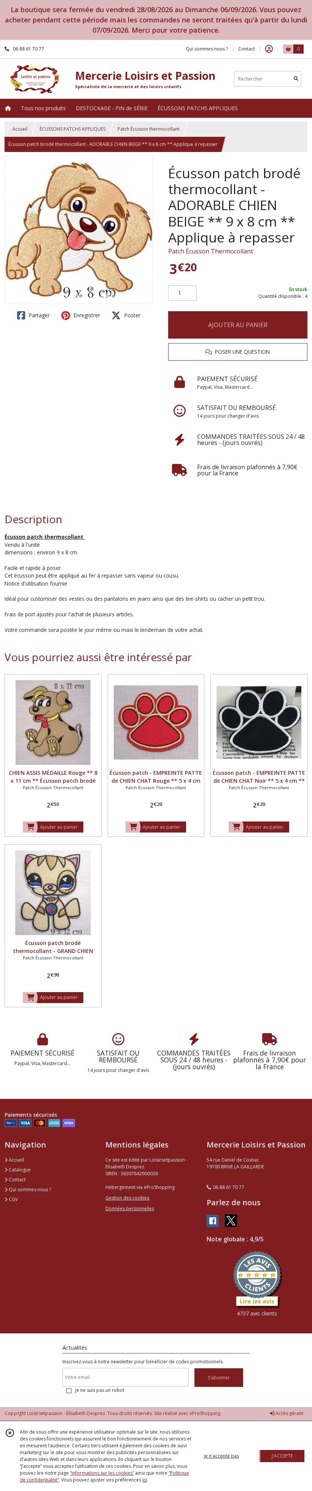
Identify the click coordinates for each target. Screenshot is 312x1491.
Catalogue (19, 1170)
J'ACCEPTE (282, 1456)
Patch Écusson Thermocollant (210, 251)
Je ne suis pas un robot (99, 1390)
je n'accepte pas (221, 1456)
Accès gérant (288, 1413)
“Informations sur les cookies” (102, 1473)
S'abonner (219, 1377)
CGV (13, 1199)
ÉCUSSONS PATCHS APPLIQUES (72, 129)
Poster (131, 315)
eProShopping (204, 1413)
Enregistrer (86, 315)
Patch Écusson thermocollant (149, 129)
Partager (38, 315)
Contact (246, 49)
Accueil (19, 129)
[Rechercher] (296, 78)
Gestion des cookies (127, 1198)
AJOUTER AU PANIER (237, 325)
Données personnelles (129, 1208)
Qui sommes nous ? (29, 1189)
